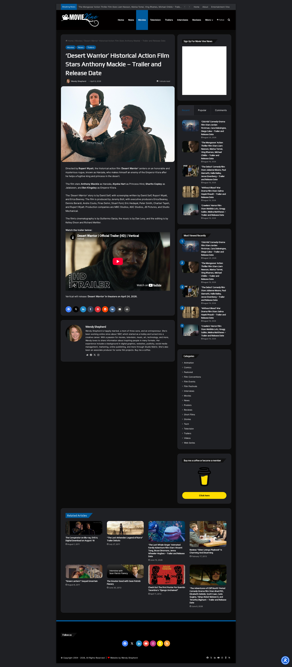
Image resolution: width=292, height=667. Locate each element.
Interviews (182, 20)
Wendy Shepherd (78, 81)
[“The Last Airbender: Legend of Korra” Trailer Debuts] (125, 528)
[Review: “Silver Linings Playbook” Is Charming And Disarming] (208, 534)
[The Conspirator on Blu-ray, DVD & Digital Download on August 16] (84, 528)
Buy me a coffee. (143, 350)
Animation (189, 363)
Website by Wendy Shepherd (124, 658)
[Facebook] (69, 309)
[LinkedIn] (83, 309)
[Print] (127, 309)
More (208, 20)
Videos (187, 438)
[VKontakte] (112, 309)
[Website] (87, 355)
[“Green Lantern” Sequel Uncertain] (84, 571)
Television (155, 20)
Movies (142, 20)
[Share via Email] (120, 309)
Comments (221, 110)
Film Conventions (192, 377)
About (205, 7)
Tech (186, 424)
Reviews (196, 20)
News (131, 20)
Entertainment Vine (220, 7)
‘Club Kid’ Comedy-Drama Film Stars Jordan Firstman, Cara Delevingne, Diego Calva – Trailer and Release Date (213, 127)
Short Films (189, 414)
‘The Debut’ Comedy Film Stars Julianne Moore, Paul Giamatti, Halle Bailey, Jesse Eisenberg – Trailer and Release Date (213, 173)
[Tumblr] (90, 309)
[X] (76, 309)
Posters (187, 405)
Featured (188, 372)
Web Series (189, 443)
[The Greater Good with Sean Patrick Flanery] (125, 571)
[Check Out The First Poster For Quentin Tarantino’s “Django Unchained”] (166, 574)
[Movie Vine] (80, 20)
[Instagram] (98, 355)
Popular (202, 110)
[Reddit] (105, 309)
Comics (187, 367)
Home (196, 7)
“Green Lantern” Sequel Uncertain (82, 581)
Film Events (189, 381)
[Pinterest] (98, 309)
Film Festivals (190, 386)
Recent (185, 110)
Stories (187, 419)
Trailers (169, 20)
